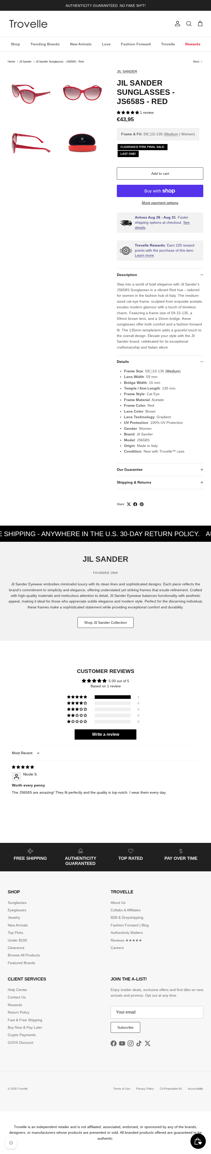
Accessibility (195, 1088)
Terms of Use (121, 1088)
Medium (171, 134)
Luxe (106, 44)
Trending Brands (45, 44)
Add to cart (160, 173)
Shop (15, 44)
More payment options (160, 203)
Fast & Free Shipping (25, 1020)
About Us (118, 903)
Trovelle (168, 44)
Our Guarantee (130, 469)
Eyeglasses (17, 910)
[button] (128, 112)
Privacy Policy (145, 1088)
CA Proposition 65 (171, 1088)
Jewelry (14, 917)
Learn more (144, 255)
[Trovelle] (28, 24)
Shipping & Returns (134, 482)
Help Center (17, 990)
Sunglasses (17, 903)
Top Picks (15, 933)
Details (123, 362)
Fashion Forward (136, 44)
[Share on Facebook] (135, 504)
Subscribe (125, 1027)
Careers (117, 948)
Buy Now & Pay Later (25, 1027)
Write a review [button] (105, 734)
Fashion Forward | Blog (130, 925)
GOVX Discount (20, 1042)
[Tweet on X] (129, 504)
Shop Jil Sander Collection (105, 622)
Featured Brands (21, 963)
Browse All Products (24, 955)
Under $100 (17, 940)
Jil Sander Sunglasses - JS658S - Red (60, 61)
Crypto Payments (22, 1035)
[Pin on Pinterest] (142, 504)
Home (11, 61)
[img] (23, 767)
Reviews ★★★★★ (126, 940)
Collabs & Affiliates (125, 910)
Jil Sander (25, 61)
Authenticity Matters (127, 933)
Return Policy (18, 1012)
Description (127, 275)
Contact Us (17, 997)
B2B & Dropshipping (127, 917)
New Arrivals (81, 44)
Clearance (16, 948)
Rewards (192, 44)
